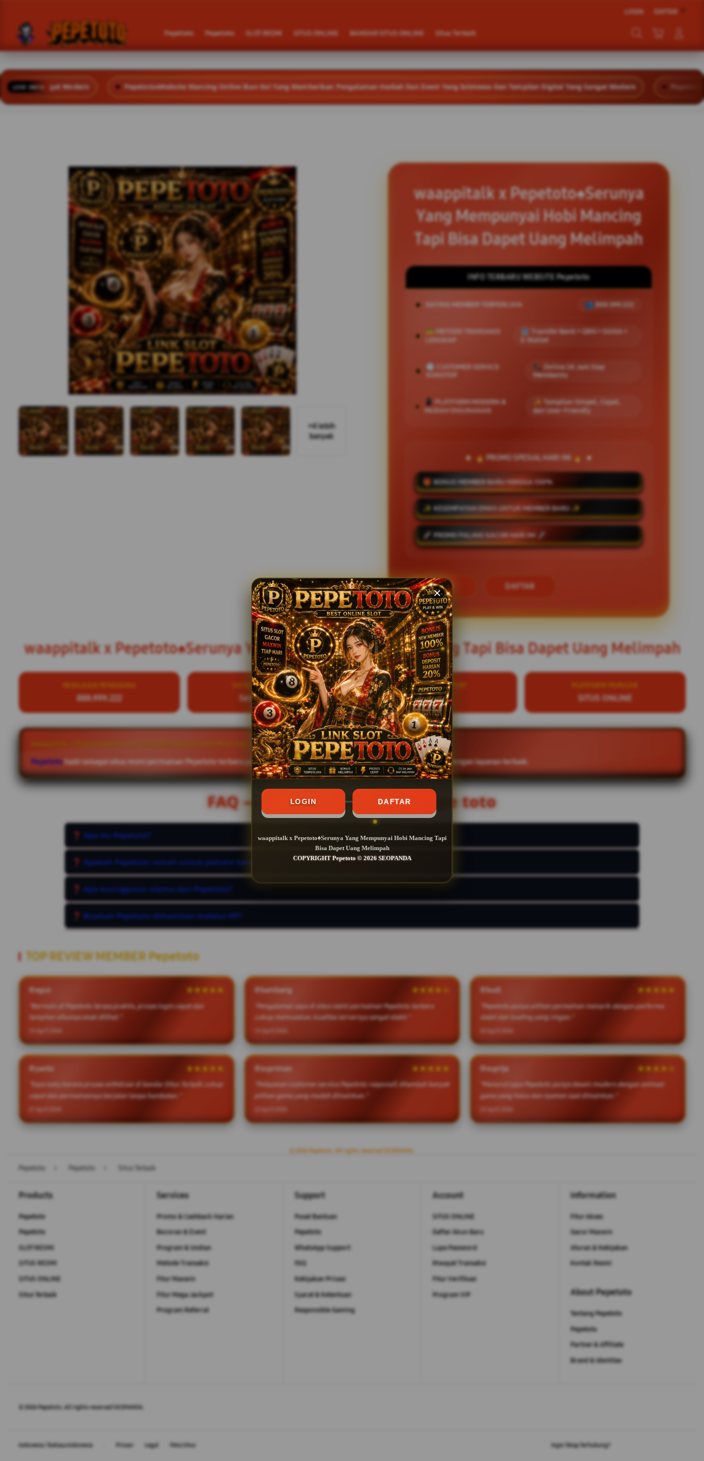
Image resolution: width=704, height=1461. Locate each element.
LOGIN (303, 801)
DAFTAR (394, 801)
